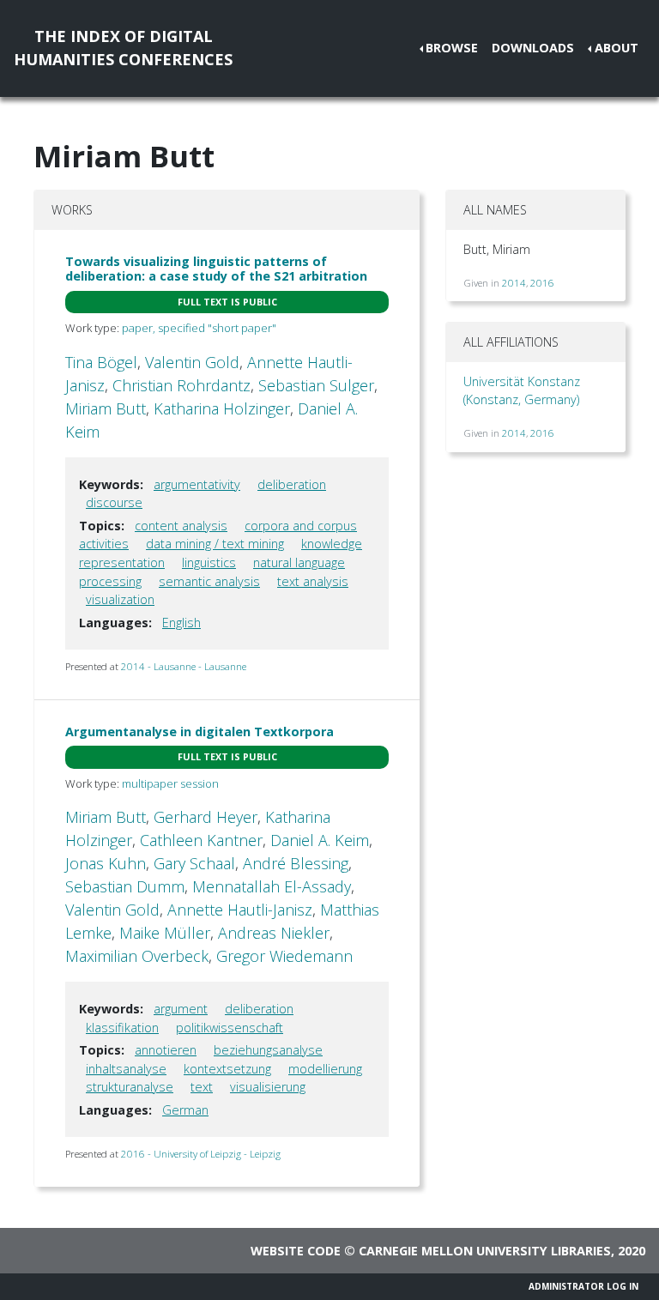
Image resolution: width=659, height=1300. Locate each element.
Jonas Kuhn (105, 863)
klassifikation (122, 1027)
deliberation (291, 484)
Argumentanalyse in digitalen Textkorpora (199, 731)
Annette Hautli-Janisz (239, 909)
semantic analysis (209, 581)
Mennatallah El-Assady (271, 886)
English (181, 622)
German (185, 1110)
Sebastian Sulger (316, 385)
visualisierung (267, 1087)
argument (181, 1009)
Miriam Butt (105, 408)
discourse (114, 502)
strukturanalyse (129, 1087)
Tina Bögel (101, 362)
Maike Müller (164, 932)
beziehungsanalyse (268, 1050)
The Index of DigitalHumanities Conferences (123, 48)
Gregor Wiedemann (284, 956)
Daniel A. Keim (319, 840)
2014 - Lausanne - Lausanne (183, 666)
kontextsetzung (227, 1069)
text (201, 1087)
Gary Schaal (194, 863)
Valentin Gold (192, 362)
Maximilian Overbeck (137, 956)
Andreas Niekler (274, 932)
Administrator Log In (583, 1286)
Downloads (533, 47)
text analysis (312, 581)
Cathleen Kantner (201, 840)
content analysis (181, 525)
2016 (542, 282)
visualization (120, 599)
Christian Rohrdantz (181, 385)
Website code (296, 1251)
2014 (514, 282)
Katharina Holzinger (222, 408)
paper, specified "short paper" (199, 328)
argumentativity (197, 484)
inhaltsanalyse (126, 1069)
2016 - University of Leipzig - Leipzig (201, 1153)
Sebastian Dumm (124, 886)
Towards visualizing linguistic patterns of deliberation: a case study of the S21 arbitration (216, 268)
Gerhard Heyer (205, 817)
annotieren (165, 1050)
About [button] (616, 47)
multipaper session (170, 783)
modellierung (325, 1069)
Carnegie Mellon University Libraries (485, 1251)
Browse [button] (452, 47)
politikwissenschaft (229, 1027)
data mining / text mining (215, 543)
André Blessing (295, 863)
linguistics (209, 562)
